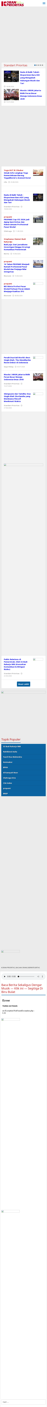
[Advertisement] (23, 33)
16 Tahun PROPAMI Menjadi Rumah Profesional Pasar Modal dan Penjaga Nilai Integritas (16, 268)
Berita (6, 254)
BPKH (5, 767)
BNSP (5, 793)
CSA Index (7, 783)
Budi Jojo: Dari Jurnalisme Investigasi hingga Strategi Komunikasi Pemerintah (17, 247)
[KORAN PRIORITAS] (12, 3)
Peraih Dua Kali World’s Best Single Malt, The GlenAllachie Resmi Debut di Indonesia (17, 360)
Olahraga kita (9, 778)
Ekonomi (7, 276)
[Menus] (44, 3)
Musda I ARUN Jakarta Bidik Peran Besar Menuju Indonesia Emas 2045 (17, 377)
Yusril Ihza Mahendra (12, 757)
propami (8, 217)
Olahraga (8, 231)
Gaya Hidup (9, 367)
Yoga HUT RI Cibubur (13, 170)
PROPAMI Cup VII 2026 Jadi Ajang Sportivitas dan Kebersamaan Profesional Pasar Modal (16, 223)
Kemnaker (7, 762)
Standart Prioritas (15, 65)
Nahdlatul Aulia (10, 751)
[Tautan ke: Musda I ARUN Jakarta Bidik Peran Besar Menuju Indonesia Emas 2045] (11, 94)
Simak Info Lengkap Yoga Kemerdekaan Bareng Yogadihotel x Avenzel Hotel (17, 175)
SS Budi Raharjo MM (12, 746)
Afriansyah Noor (10, 772)
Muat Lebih (23, 684)
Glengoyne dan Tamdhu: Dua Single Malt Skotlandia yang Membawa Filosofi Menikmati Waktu (17, 397)
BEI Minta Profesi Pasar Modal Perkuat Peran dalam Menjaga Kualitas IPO (17, 289)
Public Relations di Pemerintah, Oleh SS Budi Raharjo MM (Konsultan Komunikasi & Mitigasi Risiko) (15, 664)
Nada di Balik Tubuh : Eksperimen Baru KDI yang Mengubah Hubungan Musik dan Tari (30, 77)
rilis (5, 182)
